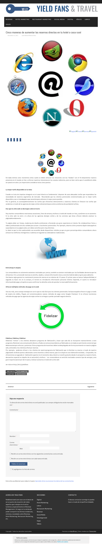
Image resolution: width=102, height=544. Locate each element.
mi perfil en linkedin (86, 502)
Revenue (9, 19)
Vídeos (79, 19)
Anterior (11, 387)
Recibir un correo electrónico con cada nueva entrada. (29, 459)
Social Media (59, 19)
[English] (72, 131)
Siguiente (90, 387)
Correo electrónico (14, 443)
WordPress (73, 531)
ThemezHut (92, 531)
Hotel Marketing (22, 19)
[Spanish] (92, 131)
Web (21, 449)
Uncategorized (21, 374)
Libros (87, 19)
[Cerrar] (87, 538)
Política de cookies (62, 542)
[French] (79, 131)
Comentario (14, 410)
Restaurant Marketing (41, 19)
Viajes (8, 24)
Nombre (13, 436)
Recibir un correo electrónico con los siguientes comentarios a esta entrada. (37, 454)
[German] (85, 131)
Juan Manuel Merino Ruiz (29, 35)
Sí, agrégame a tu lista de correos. (23, 469)
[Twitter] (8, 140)
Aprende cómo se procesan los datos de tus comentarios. (54, 481)
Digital (70, 19)
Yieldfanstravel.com (12, 500)
